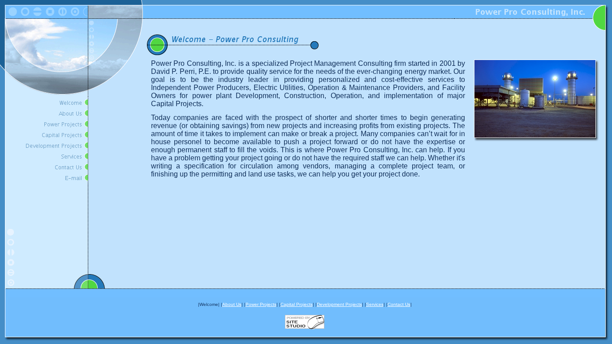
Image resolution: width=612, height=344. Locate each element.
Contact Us (399, 304)
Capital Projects (296, 304)
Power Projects (261, 304)
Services (375, 304)
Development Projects (339, 304)
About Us (231, 304)
